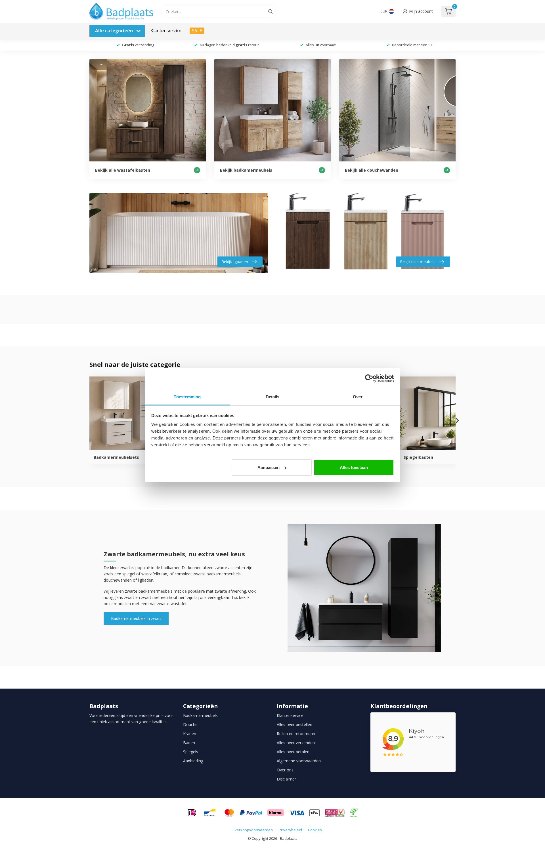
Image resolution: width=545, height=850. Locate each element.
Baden (189, 742)
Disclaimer (286, 779)
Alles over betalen (293, 751)
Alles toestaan (354, 467)
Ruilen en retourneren (296, 733)
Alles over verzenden (296, 742)
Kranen (189, 733)
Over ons (285, 770)
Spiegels (190, 751)
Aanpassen (268, 467)
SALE (197, 31)
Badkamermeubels (200, 715)
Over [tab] (357, 396)
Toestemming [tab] (187, 396)
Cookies (315, 829)
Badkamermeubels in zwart (136, 618)
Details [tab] (273, 396)
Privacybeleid (290, 829)
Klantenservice (165, 31)
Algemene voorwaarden (299, 760)
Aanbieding (193, 760)
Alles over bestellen (294, 724)
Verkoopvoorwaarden (253, 829)
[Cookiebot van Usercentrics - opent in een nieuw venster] (369, 378)
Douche (190, 724)
